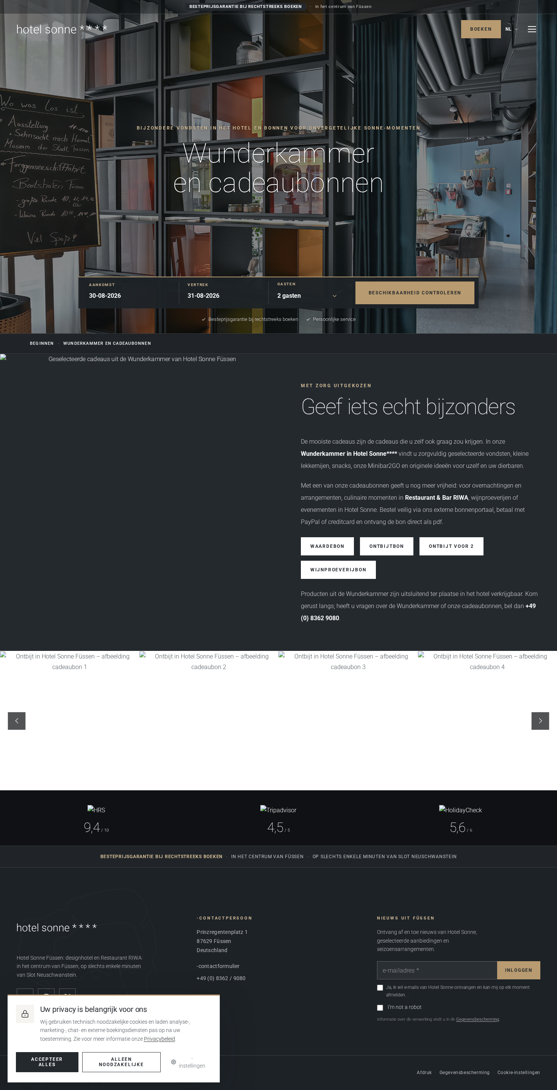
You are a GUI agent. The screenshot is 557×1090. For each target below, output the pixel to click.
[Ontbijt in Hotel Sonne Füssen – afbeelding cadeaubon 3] (348, 721)
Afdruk (424, 1072)
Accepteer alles (47, 1062)
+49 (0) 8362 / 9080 (221, 978)
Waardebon (327, 546)
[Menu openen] (532, 29)
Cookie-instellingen (519, 1072)
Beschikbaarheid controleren (415, 292)
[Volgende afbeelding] (540, 721)
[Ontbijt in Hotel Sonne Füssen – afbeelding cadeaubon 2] (209, 721)
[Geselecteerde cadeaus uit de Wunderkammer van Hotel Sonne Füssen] (139, 502)
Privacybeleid (159, 1039)
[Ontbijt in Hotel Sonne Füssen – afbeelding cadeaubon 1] (69, 721)
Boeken (481, 29)
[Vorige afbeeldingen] (17, 721)
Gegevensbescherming (477, 1019)
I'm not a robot (405, 1007)
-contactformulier (218, 966)
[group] (278, 721)
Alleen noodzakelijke (121, 1062)
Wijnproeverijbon (338, 570)
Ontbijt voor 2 (451, 546)
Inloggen (518, 970)
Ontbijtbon (386, 546)
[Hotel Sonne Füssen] (62, 29)
